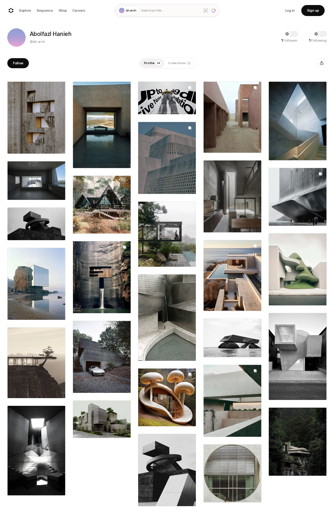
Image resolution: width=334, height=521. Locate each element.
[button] (16, 37)
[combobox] (170, 11)
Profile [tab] (152, 63)
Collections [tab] (179, 63)
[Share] (322, 63)
